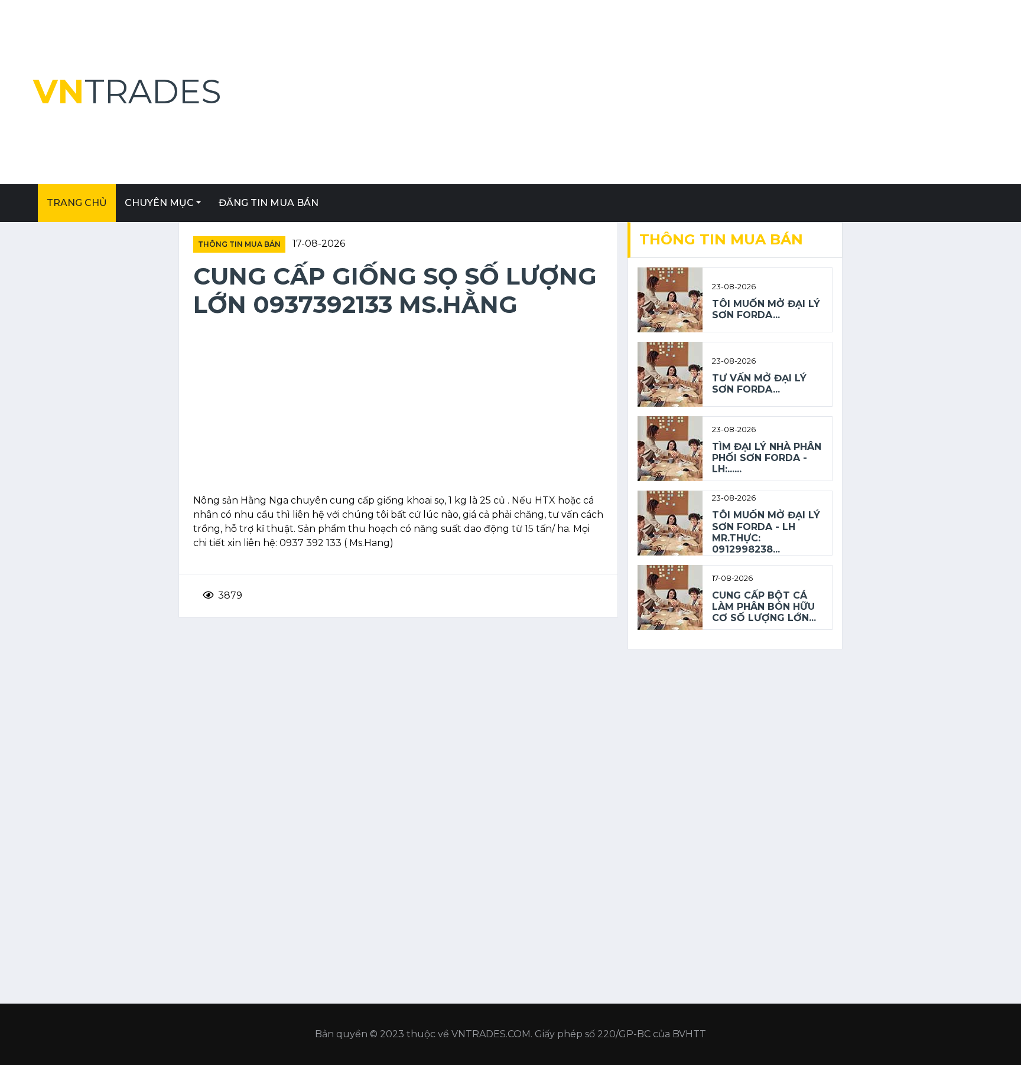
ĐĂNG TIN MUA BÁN (268, 202)
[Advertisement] (671, 92)
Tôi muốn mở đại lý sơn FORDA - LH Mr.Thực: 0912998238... (766, 532)
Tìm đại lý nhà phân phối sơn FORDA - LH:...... (766, 458)
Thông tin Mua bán (239, 244)
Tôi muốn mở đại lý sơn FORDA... (766, 309)
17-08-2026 (318, 243)
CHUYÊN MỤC (159, 202)
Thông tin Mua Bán (721, 239)
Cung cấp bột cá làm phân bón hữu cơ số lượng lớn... (764, 606)
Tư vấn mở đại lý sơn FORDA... (759, 384)
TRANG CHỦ (77, 202)
